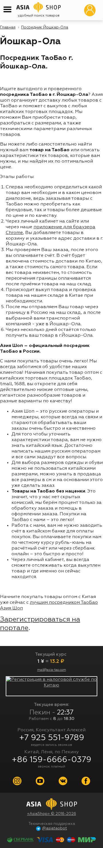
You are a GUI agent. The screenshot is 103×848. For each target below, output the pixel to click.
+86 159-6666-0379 (51, 760)
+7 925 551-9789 (51, 738)
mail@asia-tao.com (51, 670)
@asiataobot (54, 828)
